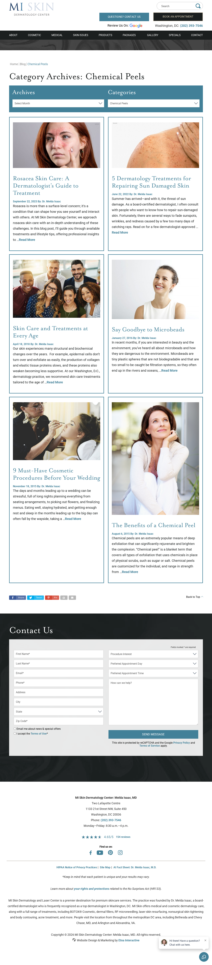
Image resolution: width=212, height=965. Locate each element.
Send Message (153, 734)
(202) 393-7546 (111, 820)
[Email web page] (72, 597)
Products (105, 35)
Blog (23, 64)
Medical (57, 35)
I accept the (23, 733)
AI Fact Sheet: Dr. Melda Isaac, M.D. (134, 867)
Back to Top (193, 596)
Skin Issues (80, 35)
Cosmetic (34, 35)
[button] (52, 597)
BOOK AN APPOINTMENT (178, 16)
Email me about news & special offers (39, 728)
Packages (129, 35)
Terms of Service (149, 745)
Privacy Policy (181, 742)
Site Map (105, 867)
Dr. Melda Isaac (51, 201)
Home (14, 64)
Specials (175, 35)
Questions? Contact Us (124, 16)
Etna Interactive (128, 940)
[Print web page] (64, 597)
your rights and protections (91, 889)
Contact (197, 35)
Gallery (152, 35)
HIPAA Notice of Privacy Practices (76, 867)
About (13, 35)
